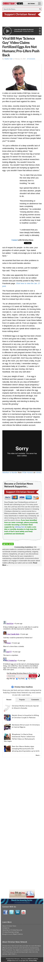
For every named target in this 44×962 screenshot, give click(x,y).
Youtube (23, 912)
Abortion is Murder (9, 472)
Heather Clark (8, 59)
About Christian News (9, 926)
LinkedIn (17, 912)
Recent (8, 699)
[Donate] (22, 14)
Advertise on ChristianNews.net (12, 930)
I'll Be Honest (27, 472)
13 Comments (31, 59)
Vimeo (38, 472)
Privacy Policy (33, 960)
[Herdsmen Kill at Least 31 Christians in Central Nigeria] (7, 727)
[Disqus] (22, 593)
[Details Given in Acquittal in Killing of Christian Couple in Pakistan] (7, 718)
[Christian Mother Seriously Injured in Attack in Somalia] (7, 708)
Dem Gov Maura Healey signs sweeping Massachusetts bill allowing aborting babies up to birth (25, 748)
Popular (22, 699)
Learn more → (26, 695)
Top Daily (21, 678)
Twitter (11, 912)
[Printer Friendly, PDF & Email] (8, 544)
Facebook (5, 912)
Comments (35, 699)
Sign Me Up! (11, 678)
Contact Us (5, 928)
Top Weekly (32, 678)
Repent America (18, 934)
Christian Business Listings (10, 932)
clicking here (20, 527)
